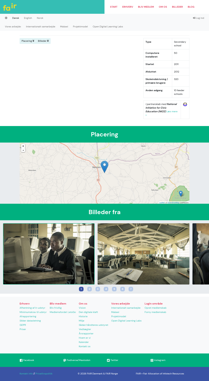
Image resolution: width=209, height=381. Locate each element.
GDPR (23, 325)
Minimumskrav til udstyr (33, 312)
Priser (23, 329)
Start (113, 6)
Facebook (28, 360)
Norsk (40, 18)
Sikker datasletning (30, 320)
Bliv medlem (146, 6)
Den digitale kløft (88, 312)
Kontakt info (26, 373)
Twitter (114, 360)
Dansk (15, 18)
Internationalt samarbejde (40, 26)
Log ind (199, 18)
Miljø (81, 320)
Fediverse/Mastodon (78, 360)
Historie (83, 316)
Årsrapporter (86, 333)
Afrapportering (28, 316)
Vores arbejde (120, 303)
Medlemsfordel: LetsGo (63, 312)
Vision (82, 307)
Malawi (64, 26)
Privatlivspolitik (43, 373)
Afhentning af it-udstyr (32, 307)
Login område (154, 303)
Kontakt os (84, 346)
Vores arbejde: (13, 26)
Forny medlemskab (155, 312)
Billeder (177, 6)
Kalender (84, 342)
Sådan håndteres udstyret (93, 325)
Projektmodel (80, 26)
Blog (191, 6)
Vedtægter (85, 329)
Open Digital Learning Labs (108, 26)
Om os (163, 6)
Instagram (159, 360)
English (28, 18)
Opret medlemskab (155, 307)
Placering (27, 41)
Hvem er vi (85, 337)
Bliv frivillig (56, 307)
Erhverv (127, 6)
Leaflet (161, 202)
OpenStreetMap (173, 202)
